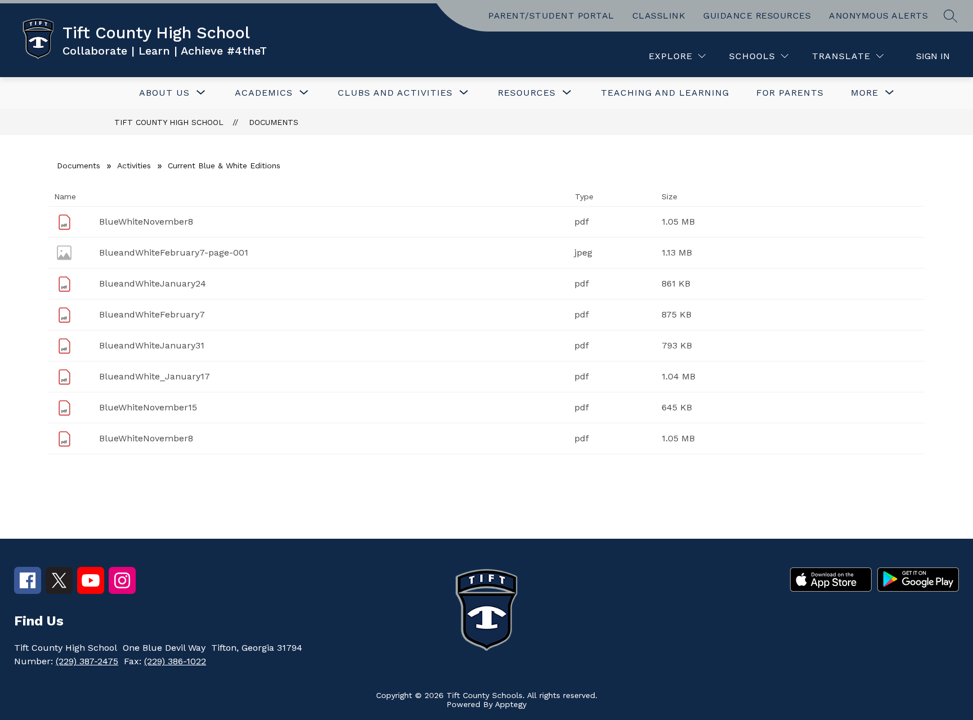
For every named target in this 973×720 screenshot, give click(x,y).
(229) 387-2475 (87, 661)
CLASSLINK (659, 15)
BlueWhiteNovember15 (148, 407)
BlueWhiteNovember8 (146, 221)
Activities (134, 165)
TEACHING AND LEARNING (665, 92)
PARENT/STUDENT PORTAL (551, 15)
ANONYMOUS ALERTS (878, 15)
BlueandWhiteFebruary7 (152, 314)
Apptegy (510, 704)
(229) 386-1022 (175, 661)
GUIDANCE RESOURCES (757, 15)
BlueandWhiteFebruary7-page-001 (173, 252)
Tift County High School (169, 122)
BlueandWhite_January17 (154, 376)
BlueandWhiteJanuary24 (152, 283)
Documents (273, 122)
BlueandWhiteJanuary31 (151, 345)
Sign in (933, 56)
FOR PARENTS (790, 92)
